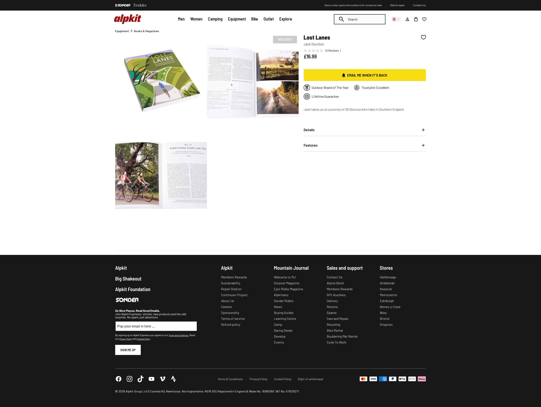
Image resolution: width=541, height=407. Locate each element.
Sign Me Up (128, 350)
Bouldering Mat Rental (342, 336)
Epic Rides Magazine (288, 289)
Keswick (386, 289)
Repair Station (231, 289)
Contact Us (419, 5)
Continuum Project (234, 295)
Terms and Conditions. (179, 335)
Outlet (269, 18)
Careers (226, 307)
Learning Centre (285, 318)
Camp (278, 324)
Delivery (332, 301)
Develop (280, 336)
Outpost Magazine (286, 283)
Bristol (384, 318)
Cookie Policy (282, 379)
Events (279, 342)
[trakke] (140, 5)
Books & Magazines (146, 31)
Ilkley (383, 313)
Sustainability (230, 283)
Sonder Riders (284, 301)
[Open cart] (415, 19)
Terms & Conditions (230, 379)
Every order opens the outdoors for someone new (353, 5)
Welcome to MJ (285, 277)
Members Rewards (234, 277)
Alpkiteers (281, 295)
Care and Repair (338, 318)
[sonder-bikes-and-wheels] (122, 5)
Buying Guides (284, 313)
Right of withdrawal (310, 379)
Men (181, 18)
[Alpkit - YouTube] (151, 378)
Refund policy (230, 324)
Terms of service (233, 318)
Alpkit (121, 268)
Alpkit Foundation (132, 289)
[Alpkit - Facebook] (118, 378)
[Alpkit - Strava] (173, 378)
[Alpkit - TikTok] (140, 378)
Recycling (333, 324)
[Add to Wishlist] (423, 37)
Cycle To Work (336, 342)
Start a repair (397, 5)
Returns (332, 307)
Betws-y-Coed (390, 307)
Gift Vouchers (336, 295)
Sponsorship (230, 313)
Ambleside (387, 283)
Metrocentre (388, 295)
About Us (227, 301)
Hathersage (388, 277)
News (278, 307)
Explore (285, 18)
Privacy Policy (125, 339)
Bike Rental (335, 330)
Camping (215, 18)
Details (309, 129)
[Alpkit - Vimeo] (162, 378)
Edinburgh (387, 301)
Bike (254, 18)
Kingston (386, 324)
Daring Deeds (283, 330)
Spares (332, 313)
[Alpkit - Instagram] (129, 378)
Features (311, 145)
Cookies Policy (143, 339)
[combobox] (359, 19)
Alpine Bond (335, 283)
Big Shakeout (128, 278)
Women (196, 18)
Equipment (237, 18)
